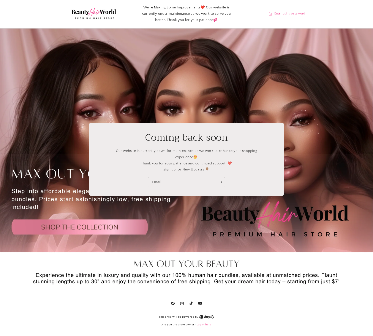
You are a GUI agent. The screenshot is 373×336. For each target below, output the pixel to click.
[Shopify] (206, 316)
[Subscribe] (220, 182)
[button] (286, 13)
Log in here (204, 324)
